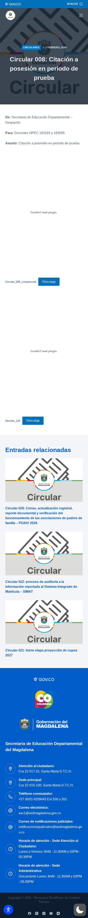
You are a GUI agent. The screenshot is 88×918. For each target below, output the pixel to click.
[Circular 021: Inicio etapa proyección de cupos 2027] (44, 622)
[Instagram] (43, 913)
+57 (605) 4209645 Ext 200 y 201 (43, 799)
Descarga (48, 281)
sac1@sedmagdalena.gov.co (40, 813)
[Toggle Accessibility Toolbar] (8, 909)
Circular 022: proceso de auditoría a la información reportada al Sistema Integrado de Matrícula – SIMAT (41, 586)
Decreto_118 (12, 420)
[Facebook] (29, 913)
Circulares (31, 47)
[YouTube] (58, 913)
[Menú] (81, 15)
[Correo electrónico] (51, 913)
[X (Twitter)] (36, 913)
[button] (80, 910)
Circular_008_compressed (20, 281)
